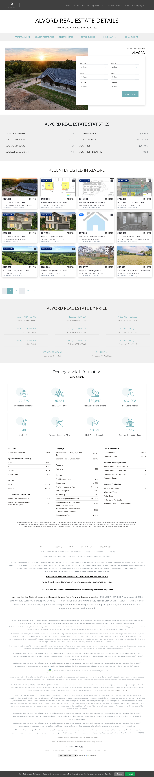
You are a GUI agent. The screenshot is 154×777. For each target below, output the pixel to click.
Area (105, 750)
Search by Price (88, 37)
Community (97, 750)
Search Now (130, 94)
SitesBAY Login (105, 547)
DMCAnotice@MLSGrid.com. (117, 690)
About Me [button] (85, 6)
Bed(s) (82, 73)
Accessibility (57, 547)
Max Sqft (114, 83)
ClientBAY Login (87, 547)
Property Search (22, 37)
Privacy (42, 547)
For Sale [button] (76, 6)
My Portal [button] (95, 6)
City (82, 750)
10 (28, 291)
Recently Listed (66, 37)
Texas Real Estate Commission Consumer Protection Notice (77, 576)
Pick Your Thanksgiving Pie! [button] (135, 6)
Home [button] (67, 6)
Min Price (83, 63)
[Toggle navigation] (22, 5)
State (69, 750)
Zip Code (89, 750)
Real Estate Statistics (44, 37)
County (75, 750)
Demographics (109, 37)
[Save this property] (35, 181)
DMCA (71, 547)
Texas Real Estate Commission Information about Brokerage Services (77, 742)
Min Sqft (83, 83)
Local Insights (131, 37)
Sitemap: (47, 750)
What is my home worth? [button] (112, 6)
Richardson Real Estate (58, 750)
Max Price (114, 63)
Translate (93, 755)
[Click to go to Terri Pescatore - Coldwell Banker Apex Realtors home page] (13, 5)
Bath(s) (113, 73)
